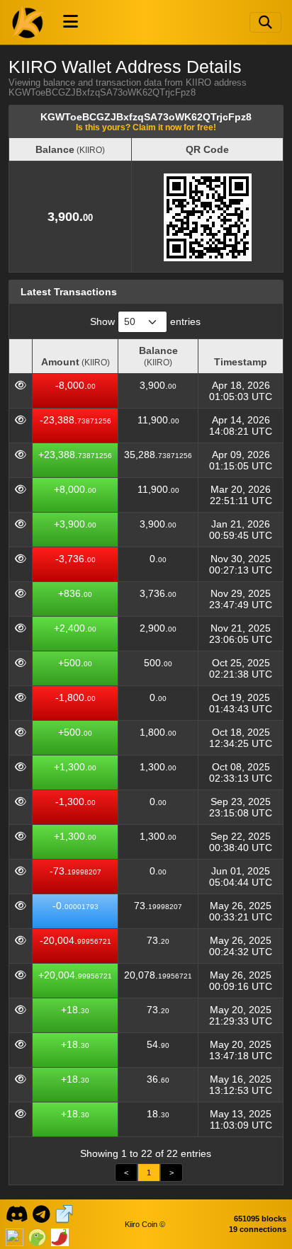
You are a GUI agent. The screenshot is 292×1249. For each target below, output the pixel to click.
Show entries (145, 321)
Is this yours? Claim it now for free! (146, 127)
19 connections (257, 1229)
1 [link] (149, 1172)
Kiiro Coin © (145, 1224)
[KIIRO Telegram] (42, 1213)
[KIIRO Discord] (16, 1213)
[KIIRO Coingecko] (37, 1235)
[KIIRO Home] (28, 22)
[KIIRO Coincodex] (14, 1235)
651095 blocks (260, 1218)
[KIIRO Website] (64, 1213)
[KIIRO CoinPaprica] (60, 1235)
